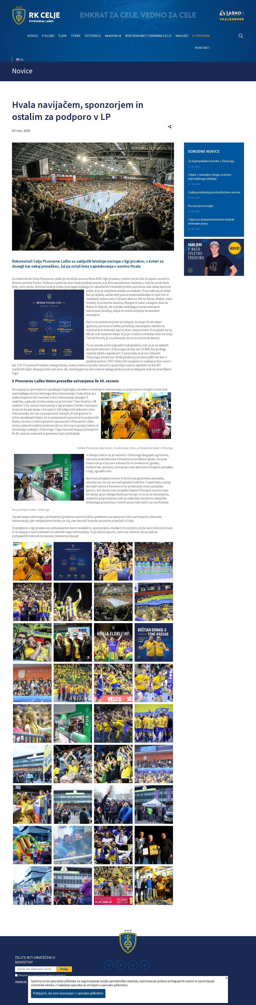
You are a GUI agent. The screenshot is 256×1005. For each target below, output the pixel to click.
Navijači (182, 36)
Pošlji (64, 969)
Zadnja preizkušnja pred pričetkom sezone (214, 192)
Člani (62, 36)
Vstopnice (93, 36)
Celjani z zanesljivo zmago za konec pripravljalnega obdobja (209, 177)
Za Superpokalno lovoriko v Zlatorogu (211, 161)
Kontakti (202, 48)
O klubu (48, 36)
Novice (32, 36)
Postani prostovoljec (201, 206)
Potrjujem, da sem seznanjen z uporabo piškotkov (68, 993)
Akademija (113, 36)
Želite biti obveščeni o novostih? (35, 959)
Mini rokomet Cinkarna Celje (148, 36)
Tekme (76, 36)
